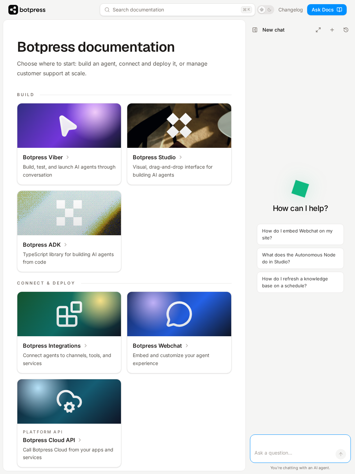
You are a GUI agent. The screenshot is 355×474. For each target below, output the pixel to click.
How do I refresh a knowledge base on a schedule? (295, 282)
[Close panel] (255, 30)
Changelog (290, 9)
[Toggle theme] (265, 9)
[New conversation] (332, 30)
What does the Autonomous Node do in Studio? (299, 258)
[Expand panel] (318, 30)
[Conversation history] (346, 30)
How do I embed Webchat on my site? (297, 234)
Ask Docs (323, 9)
